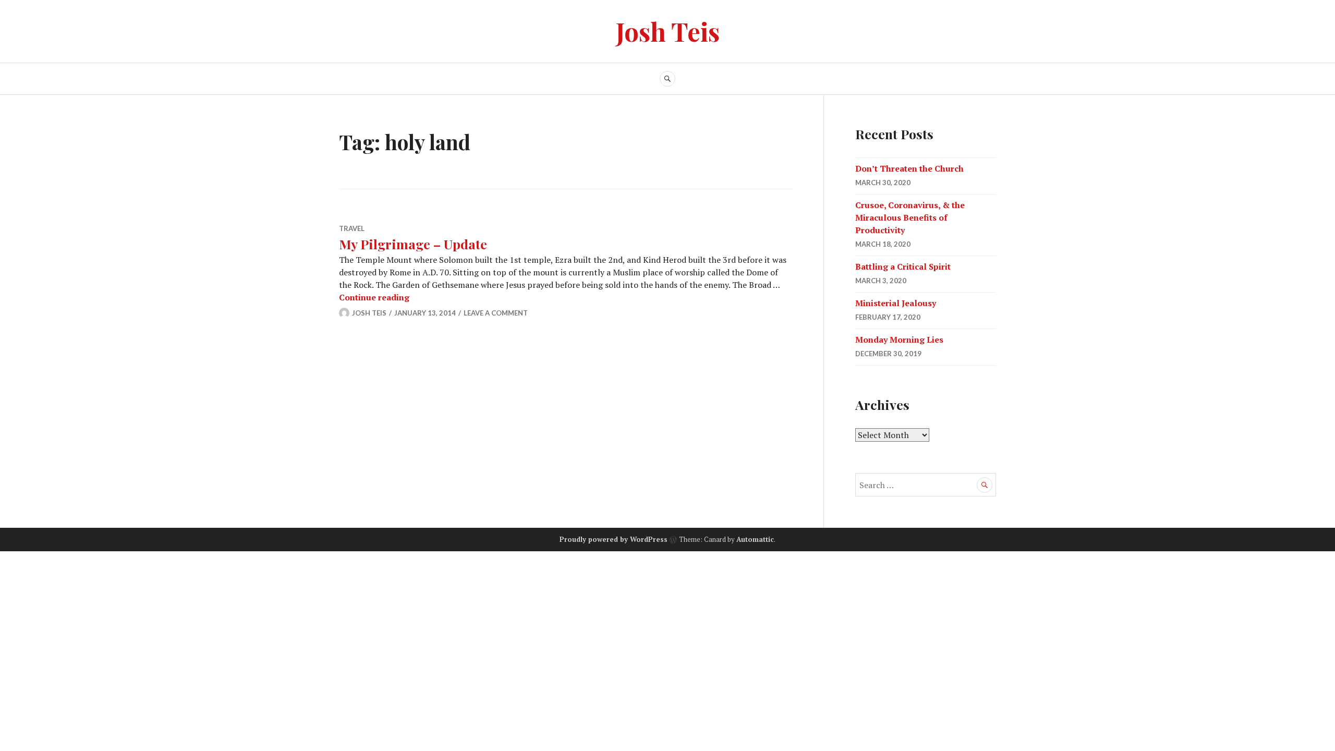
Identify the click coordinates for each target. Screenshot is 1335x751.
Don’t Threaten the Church (909, 168)
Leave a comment (496, 313)
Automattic (755, 539)
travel (352, 228)
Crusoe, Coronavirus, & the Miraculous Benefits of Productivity (910, 217)
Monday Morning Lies (899, 339)
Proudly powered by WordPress (614, 539)
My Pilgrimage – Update (413, 243)
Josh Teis (668, 31)
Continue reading (374, 297)
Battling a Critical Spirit (903, 266)
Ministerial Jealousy (895, 303)
